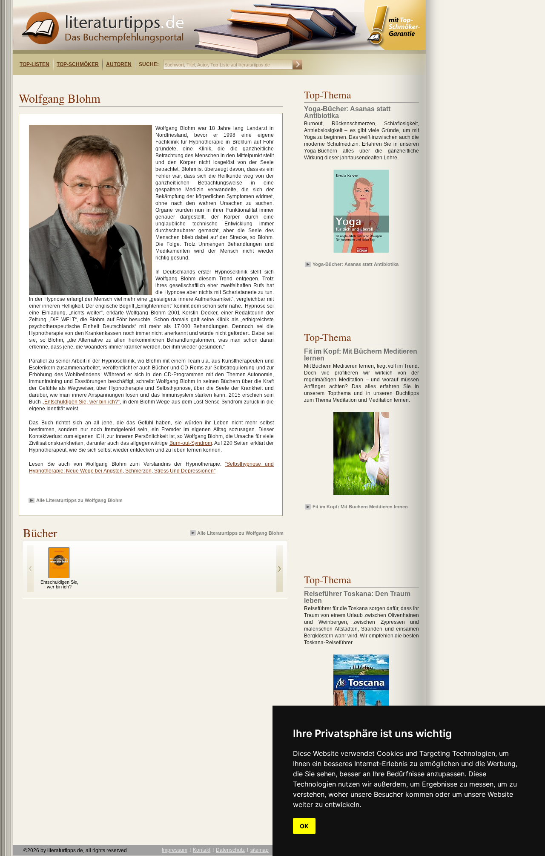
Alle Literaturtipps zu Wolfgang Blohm (79, 500)
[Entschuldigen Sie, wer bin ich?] (59, 576)
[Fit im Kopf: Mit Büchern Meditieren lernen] (361, 496)
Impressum (174, 850)
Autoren (119, 64)
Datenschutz (230, 850)
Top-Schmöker (78, 64)
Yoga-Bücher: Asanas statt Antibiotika (356, 264)
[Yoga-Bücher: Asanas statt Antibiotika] (361, 253)
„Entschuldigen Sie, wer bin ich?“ (81, 402)
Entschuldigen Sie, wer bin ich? (59, 584)
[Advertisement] (122, 82)
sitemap (259, 850)
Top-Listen (34, 64)
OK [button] (304, 826)
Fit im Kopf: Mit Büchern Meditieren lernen (360, 506)
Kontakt (201, 850)
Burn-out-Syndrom (190, 443)
